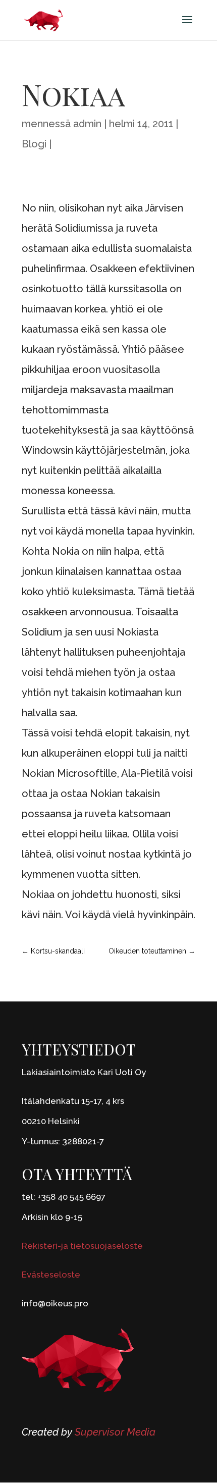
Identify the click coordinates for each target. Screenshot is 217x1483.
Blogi (34, 144)
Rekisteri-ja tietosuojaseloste (82, 1246)
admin (87, 124)
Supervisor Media (115, 1432)
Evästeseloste (51, 1274)
